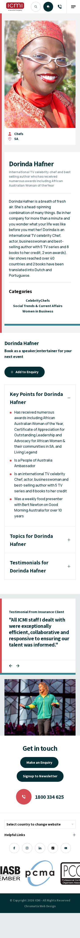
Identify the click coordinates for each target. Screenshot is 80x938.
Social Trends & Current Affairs (37, 306)
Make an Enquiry (39, 762)
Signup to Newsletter (40, 776)
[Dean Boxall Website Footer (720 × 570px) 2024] (40, 707)
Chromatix (31, 906)
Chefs (18, 133)
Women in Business (37, 311)
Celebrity (33, 300)
